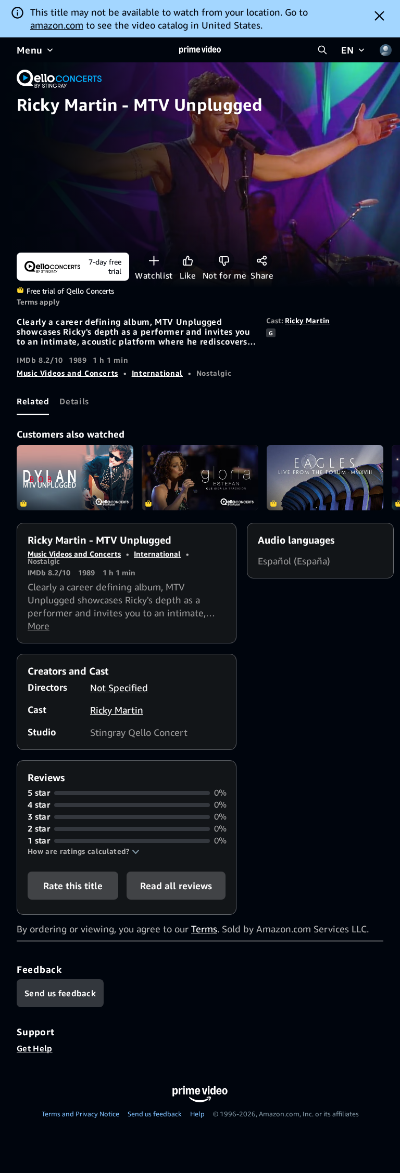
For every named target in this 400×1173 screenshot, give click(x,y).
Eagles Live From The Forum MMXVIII (325, 477)
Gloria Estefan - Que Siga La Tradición (200, 477)
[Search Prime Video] (322, 50)
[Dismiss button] (379, 15)
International (157, 372)
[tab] (33, 401)
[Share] (262, 261)
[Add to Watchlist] (154, 261)
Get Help (35, 1048)
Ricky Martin (307, 320)
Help (197, 1114)
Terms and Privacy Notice (80, 1114)
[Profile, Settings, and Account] (385, 50)
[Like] (188, 261)
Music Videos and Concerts (67, 372)
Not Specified (119, 687)
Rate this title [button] (73, 885)
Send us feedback (155, 1114)
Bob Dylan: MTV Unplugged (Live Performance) (75, 477)
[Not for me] (224, 261)
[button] (84, 851)
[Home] (200, 50)
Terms (204, 928)
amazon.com (56, 25)
